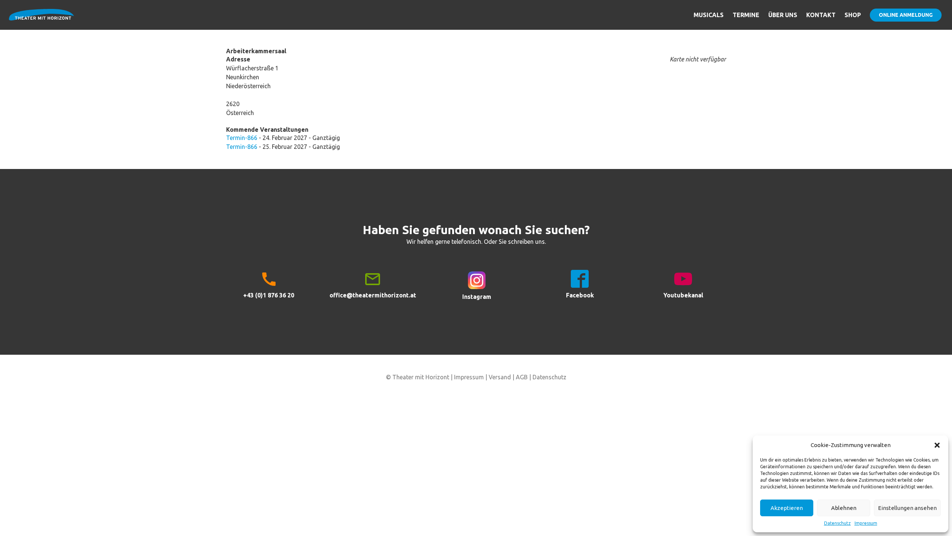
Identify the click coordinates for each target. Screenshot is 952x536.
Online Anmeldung (906, 15)
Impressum (866, 523)
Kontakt (821, 15)
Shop (853, 15)
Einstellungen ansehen (907, 508)
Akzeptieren (787, 508)
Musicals (709, 15)
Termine (746, 15)
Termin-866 (241, 137)
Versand (500, 377)
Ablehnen (843, 508)
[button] (937, 445)
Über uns (782, 15)
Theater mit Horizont (41, 19)
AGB (522, 377)
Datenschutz (837, 523)
